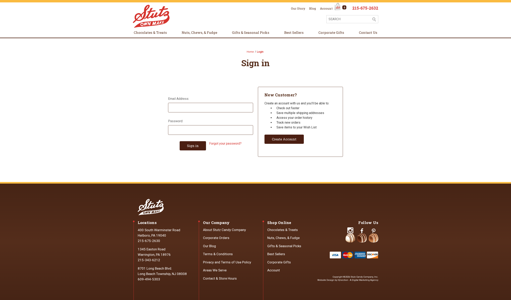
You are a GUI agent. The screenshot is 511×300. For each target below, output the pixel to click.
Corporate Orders (216, 238)
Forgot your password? (225, 143)
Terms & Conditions (218, 254)
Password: (175, 121)
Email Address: (178, 99)
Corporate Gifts (331, 32)
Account (326, 8)
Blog (312, 8)
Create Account (284, 139)
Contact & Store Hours (220, 278)
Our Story (298, 8)
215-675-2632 (365, 8)
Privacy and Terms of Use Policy (227, 262)
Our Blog (209, 246)
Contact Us (368, 32)
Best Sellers (294, 32)
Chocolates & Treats (150, 32)
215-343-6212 (149, 260)
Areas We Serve (215, 270)
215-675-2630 (149, 241)
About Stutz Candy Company (224, 230)
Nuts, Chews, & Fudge (199, 32)
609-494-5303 (149, 279)
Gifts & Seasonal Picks (250, 32)
